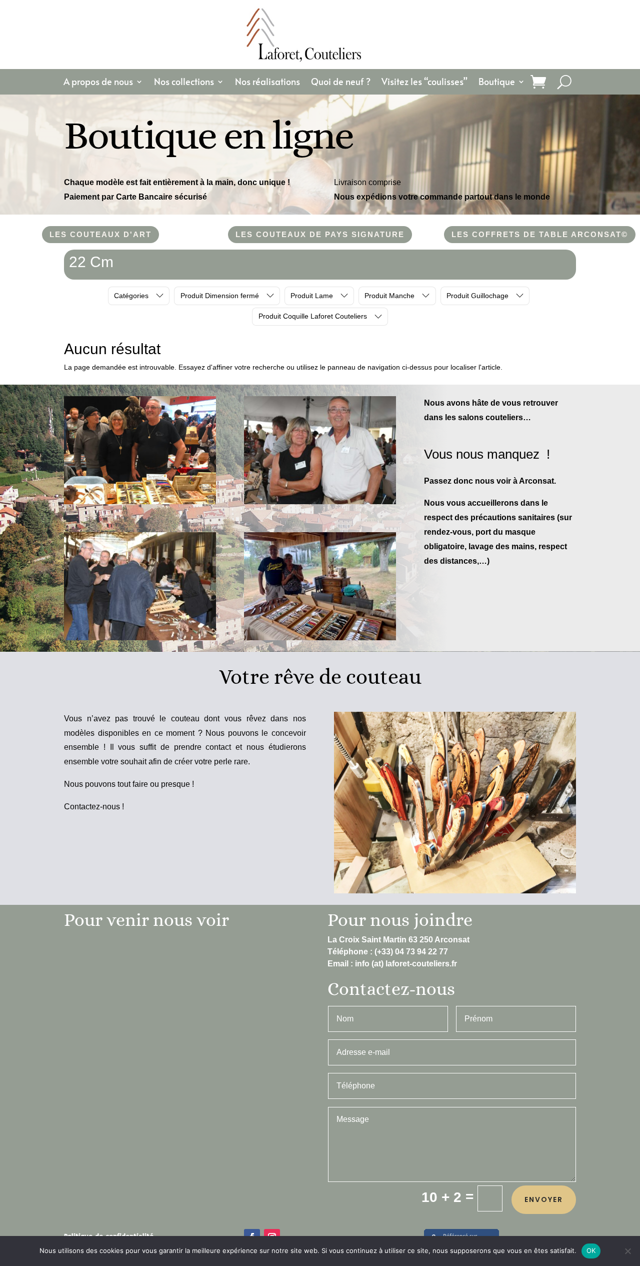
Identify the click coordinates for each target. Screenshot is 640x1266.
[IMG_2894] (320, 638)
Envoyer (543, 1199)
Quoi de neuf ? (340, 83)
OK (591, 1250)
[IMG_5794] (140, 502)
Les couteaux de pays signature (320, 234)
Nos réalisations (267, 83)
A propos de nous (98, 83)
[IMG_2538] (320, 502)
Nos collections (184, 83)
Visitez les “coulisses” (425, 83)
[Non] (627, 1251)
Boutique (496, 83)
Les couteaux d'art (101, 234)
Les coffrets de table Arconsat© (540, 234)
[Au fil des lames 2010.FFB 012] (140, 638)
